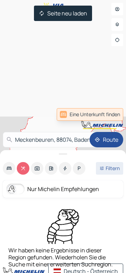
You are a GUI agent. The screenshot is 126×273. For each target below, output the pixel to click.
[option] (9, 168)
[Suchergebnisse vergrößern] (63, 154)
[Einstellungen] (117, 24)
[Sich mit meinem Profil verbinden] (117, 9)
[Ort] (117, 40)
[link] (90, 114)
